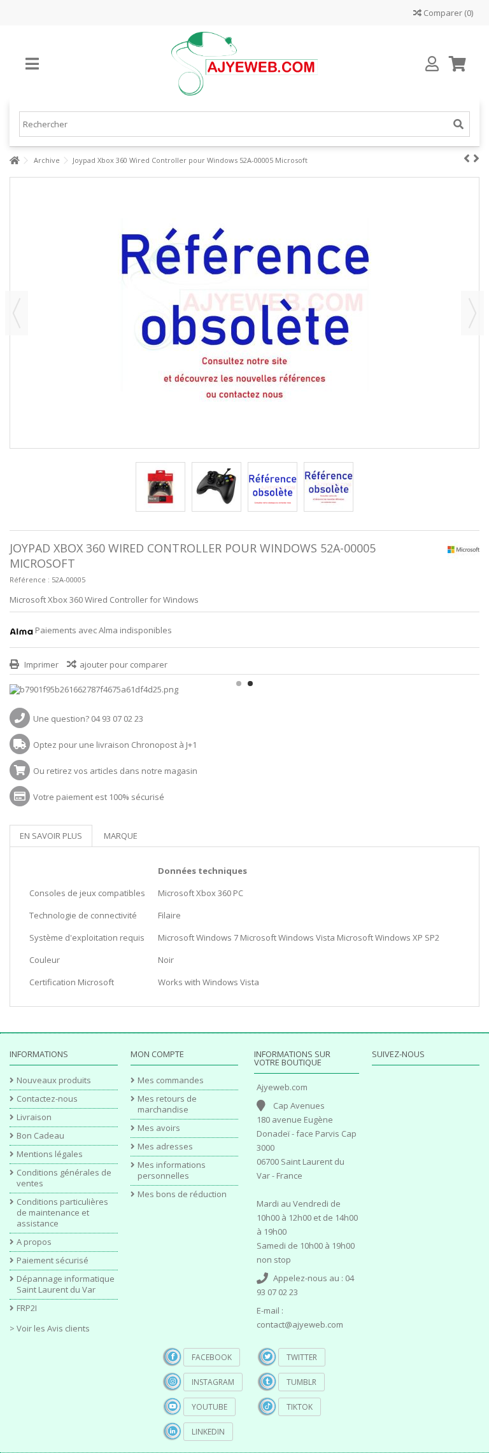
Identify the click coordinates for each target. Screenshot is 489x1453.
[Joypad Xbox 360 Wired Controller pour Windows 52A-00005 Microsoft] (160, 487)
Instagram (213, 1382)
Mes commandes (171, 1080)
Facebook (212, 1357)
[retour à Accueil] (13, 161)
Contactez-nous (47, 1098)
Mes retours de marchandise (167, 1104)
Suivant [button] (472, 313)
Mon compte (157, 1054)
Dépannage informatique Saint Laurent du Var (66, 1284)
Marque (121, 835)
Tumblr (301, 1382)
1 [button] (238, 683)
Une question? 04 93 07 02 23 (88, 718)
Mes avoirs (159, 1128)
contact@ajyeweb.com (300, 1324)
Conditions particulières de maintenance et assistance (62, 1213)
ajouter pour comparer (123, 664)
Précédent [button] (16, 313)
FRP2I (27, 1308)
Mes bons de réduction (182, 1194)
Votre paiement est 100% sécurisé (98, 797)
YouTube (209, 1406)
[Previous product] (467, 158)
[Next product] (476, 158)
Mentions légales (50, 1154)
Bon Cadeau (40, 1135)
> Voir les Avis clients (50, 1328)
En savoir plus (51, 835)
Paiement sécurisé (53, 1260)
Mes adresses (165, 1146)
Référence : (30, 579)
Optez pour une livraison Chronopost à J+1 (115, 744)
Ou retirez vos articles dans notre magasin (115, 770)
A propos (34, 1242)
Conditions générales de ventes (64, 1178)
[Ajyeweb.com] (244, 63)
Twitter (302, 1357)
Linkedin (208, 1431)
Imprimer (40, 664)
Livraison (34, 1117)
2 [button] (250, 683)
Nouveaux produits (54, 1080)
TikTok (300, 1406)
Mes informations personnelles (172, 1170)
